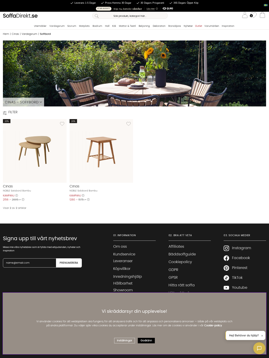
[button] (134, 9)
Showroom (123, 290)
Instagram (241, 248)
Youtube (239, 287)
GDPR (173, 270)
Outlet (198, 26)
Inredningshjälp (127, 276)
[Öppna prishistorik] (16, 196)
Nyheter (188, 26)
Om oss (120, 246)
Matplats (84, 26)
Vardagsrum (57, 26)
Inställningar (124, 340)
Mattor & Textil (127, 26)
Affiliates (176, 246)
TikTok (237, 278)
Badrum (97, 26)
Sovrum (71, 26)
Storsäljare (174, 26)
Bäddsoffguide (182, 254)
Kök (114, 26)
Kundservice (124, 254)
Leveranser (123, 261)
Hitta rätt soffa (182, 285)
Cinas (15, 34)
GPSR (173, 277)
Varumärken (211, 26)
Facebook (241, 258)
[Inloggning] (245, 15)
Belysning (144, 26)
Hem (6, 34)
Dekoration (159, 26)
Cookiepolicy (180, 262)
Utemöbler (40, 26)
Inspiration (228, 26)
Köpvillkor (121, 269)
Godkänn (146, 340)
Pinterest (239, 268)
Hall (107, 26)
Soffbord (45, 34)
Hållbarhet (122, 283)
